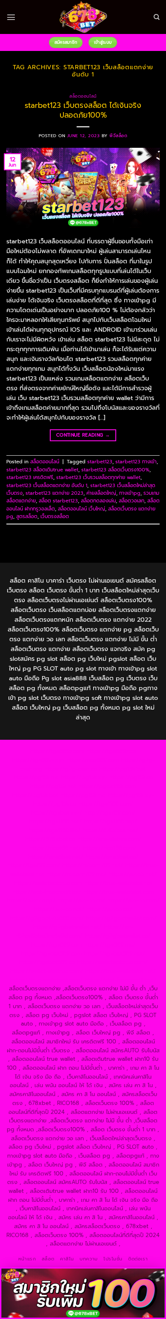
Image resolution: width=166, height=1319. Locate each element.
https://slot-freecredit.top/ (120, 980)
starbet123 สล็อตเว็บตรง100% (115, 469)
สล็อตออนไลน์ (82, 96)
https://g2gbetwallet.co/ (118, 936)
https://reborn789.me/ (76, 874)
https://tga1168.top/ (110, 821)
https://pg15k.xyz (84, 777)
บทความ (88, 1259)
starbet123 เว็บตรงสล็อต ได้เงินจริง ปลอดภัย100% (83, 110)
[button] (11, 17)
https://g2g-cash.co (70, 769)
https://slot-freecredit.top (46, 892)
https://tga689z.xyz (38, 760)
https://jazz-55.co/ (81, 900)
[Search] (157, 17)
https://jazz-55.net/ (59, 909)
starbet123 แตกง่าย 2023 (54, 493)
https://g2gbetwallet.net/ (67, 927)
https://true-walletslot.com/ (46, 980)
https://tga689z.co (111, 751)
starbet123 (99, 461)
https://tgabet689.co (47, 962)
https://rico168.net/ (55, 848)
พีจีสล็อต (118, 135)
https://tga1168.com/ (105, 804)
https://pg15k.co (131, 777)
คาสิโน (67, 1259)
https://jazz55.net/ (133, 874)
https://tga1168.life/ (54, 830)
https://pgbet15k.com (107, 786)
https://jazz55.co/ (109, 909)
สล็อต (48, 1259)
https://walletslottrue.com (48, 883)
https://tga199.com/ (33, 865)
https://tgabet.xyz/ (56, 813)
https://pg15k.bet (122, 769)
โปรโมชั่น (113, 1259)
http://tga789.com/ (109, 813)
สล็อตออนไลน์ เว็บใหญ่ (81, 509)
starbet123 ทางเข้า (136, 461)
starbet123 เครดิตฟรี (29, 477)
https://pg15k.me (36, 777)
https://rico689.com (92, 760)
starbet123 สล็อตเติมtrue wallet (42, 469)
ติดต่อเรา (138, 1259)
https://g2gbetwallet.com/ (121, 918)
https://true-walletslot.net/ (120, 971)
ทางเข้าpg (129, 493)
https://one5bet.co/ (112, 857)
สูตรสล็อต (26, 516)
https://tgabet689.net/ (114, 954)
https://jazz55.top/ (31, 900)
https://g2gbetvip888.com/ (47, 918)
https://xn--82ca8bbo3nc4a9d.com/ (74, 931)
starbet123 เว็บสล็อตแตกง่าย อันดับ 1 (46, 485)
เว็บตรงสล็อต (54, 516)
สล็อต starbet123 (58, 500)
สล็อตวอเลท (131, 500)
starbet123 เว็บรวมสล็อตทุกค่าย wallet (98, 477)
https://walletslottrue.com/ (112, 962)
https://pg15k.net (53, 786)
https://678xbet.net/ (110, 830)
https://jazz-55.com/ (133, 900)
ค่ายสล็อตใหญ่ (101, 493)
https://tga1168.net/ (55, 821)
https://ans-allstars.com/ (109, 839)
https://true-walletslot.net (118, 883)
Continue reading (83, 435)
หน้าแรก (27, 1259)
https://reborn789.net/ (92, 865)
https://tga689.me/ (109, 945)
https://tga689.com (56, 945)
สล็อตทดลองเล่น (98, 500)
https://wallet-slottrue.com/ (46, 971)
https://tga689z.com (57, 751)
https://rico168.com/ (110, 848)
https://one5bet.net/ (55, 857)
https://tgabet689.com (51, 954)
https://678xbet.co (50, 839)
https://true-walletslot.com (118, 892)
